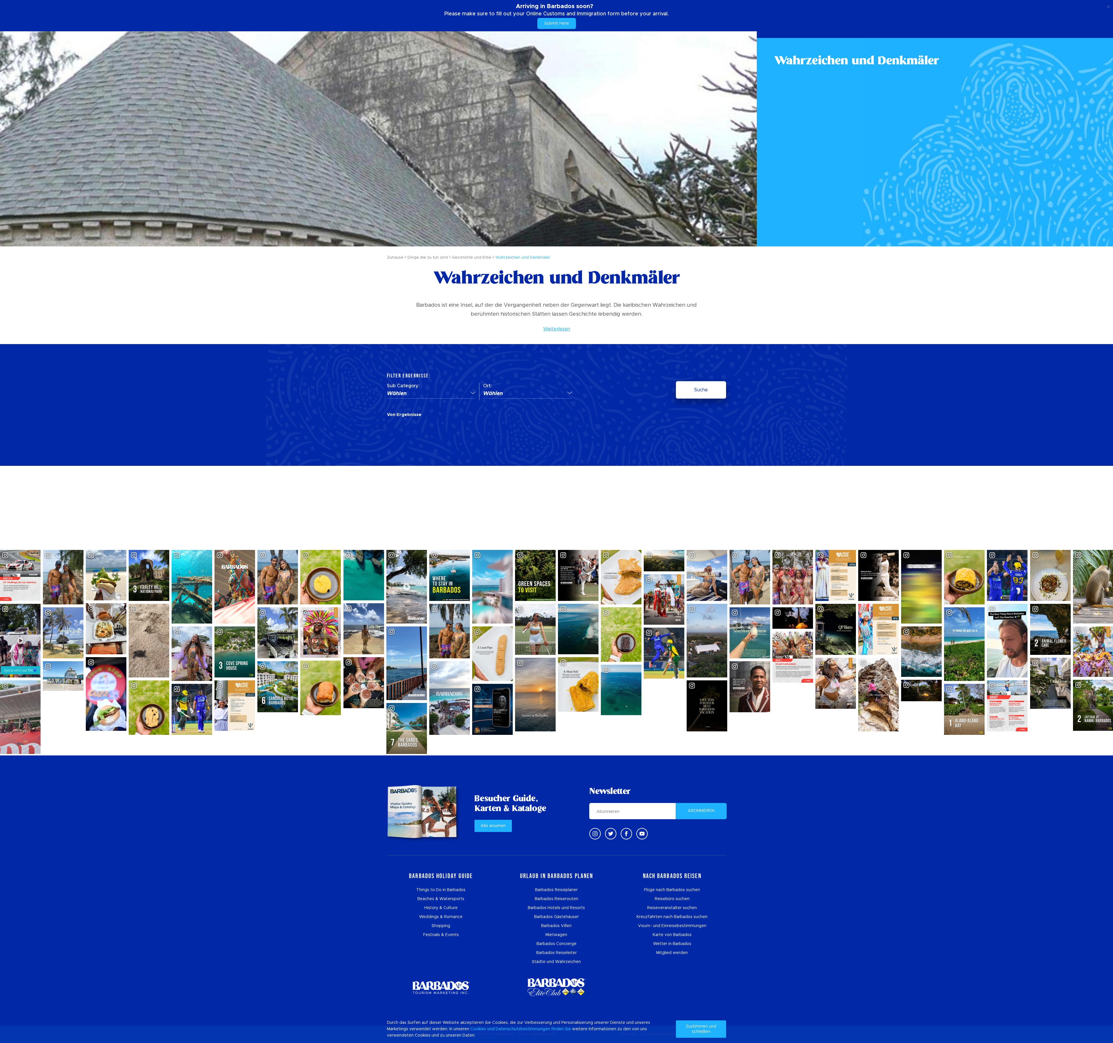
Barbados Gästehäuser (556, 917)
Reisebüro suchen (672, 899)
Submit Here (556, 23)
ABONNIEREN (701, 811)
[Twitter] (610, 834)
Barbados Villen (556, 926)
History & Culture (441, 908)
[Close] (1108, 5)
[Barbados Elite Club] (556, 987)
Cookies (478, 1029)
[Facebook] (626, 834)
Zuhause (395, 257)
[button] (431, 394)
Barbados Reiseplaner (556, 890)
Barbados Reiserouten (556, 899)
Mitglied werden (672, 953)
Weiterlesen (556, 329)
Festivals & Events (441, 935)
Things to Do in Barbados (440, 890)
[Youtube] (642, 834)
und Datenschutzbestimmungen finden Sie (529, 1029)
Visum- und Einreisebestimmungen (672, 926)
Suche (701, 390)
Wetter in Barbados (672, 944)
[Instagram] (595, 834)
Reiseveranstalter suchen (672, 908)
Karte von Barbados (672, 935)
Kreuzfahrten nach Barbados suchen (672, 917)
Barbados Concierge (556, 944)
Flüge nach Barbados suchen (672, 890)
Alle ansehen (493, 826)
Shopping (441, 926)
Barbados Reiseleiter (556, 953)
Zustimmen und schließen (701, 1029)
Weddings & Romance (441, 917)
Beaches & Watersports (440, 899)
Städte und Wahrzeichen (556, 962)
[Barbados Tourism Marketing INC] (441, 987)
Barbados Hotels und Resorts (556, 908)
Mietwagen (556, 935)
